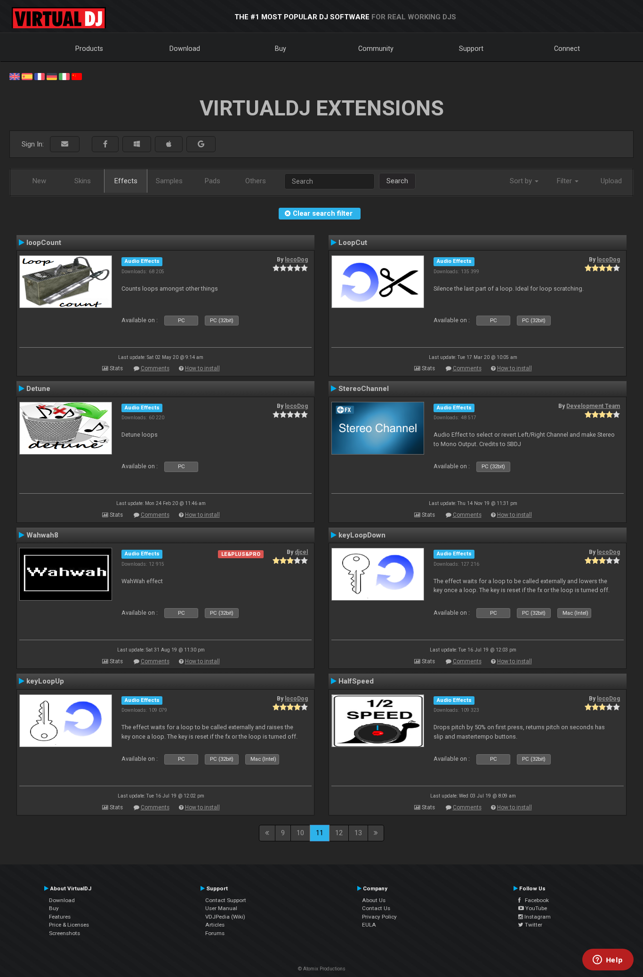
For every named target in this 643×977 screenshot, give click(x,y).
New (39, 181)
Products (89, 48)
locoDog (296, 259)
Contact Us (376, 908)
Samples (169, 181)
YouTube (535, 908)
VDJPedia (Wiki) (225, 916)
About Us (374, 900)
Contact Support (225, 900)
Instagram (537, 916)
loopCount (43, 242)
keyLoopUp (45, 681)
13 (358, 833)
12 (339, 833)
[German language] (52, 76)
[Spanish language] (27, 76)
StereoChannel (363, 388)
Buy (280, 48)
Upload (611, 181)
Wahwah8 (42, 535)
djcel (301, 552)
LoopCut (352, 242)
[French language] (39, 76)
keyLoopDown (362, 535)
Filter (565, 181)
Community (376, 48)
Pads (212, 181)
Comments (155, 368)
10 (300, 833)
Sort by (522, 181)
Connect (567, 48)
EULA (369, 924)
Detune (38, 388)
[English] (14, 76)
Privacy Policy (379, 916)
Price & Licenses (69, 924)
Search (397, 181)
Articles (215, 924)
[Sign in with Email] (65, 144)
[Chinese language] (77, 76)
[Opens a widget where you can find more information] (608, 960)
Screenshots (64, 933)
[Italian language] (64, 76)
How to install (202, 368)
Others (255, 181)
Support (471, 48)
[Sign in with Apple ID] (169, 144)
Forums (215, 933)
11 (319, 833)
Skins (82, 181)
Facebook (535, 900)
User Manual (221, 908)
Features (60, 916)
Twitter (532, 924)
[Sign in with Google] (201, 144)
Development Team (593, 406)
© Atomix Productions (322, 969)
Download (184, 48)
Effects (125, 181)
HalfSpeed (356, 681)
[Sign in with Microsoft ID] (136, 144)
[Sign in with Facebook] (105, 144)
